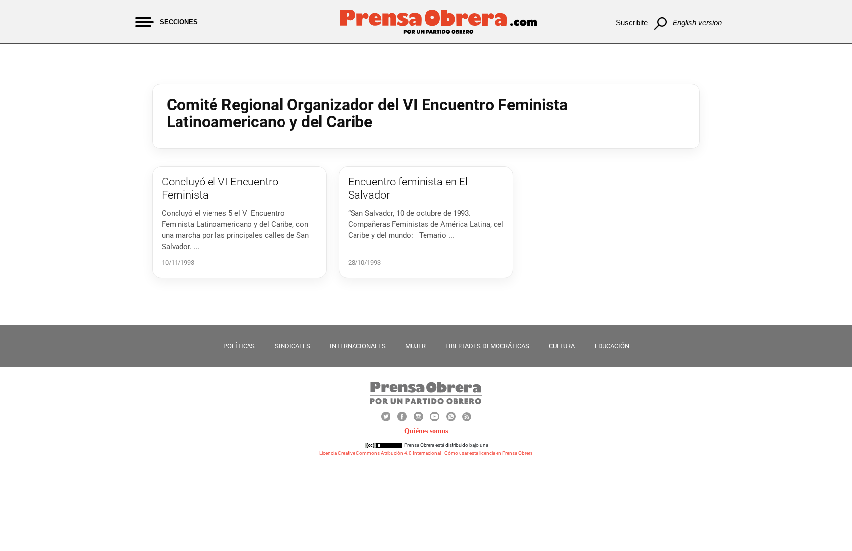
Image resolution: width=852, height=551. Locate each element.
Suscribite (632, 22)
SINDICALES (292, 346)
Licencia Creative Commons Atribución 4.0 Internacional (380, 453)
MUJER (415, 346)
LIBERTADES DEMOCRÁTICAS (487, 346)
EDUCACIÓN (612, 346)
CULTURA (562, 346)
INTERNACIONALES (358, 346)
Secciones (179, 22)
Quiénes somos (426, 431)
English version (697, 22)
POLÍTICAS (239, 346)
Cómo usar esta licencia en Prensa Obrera (488, 453)
